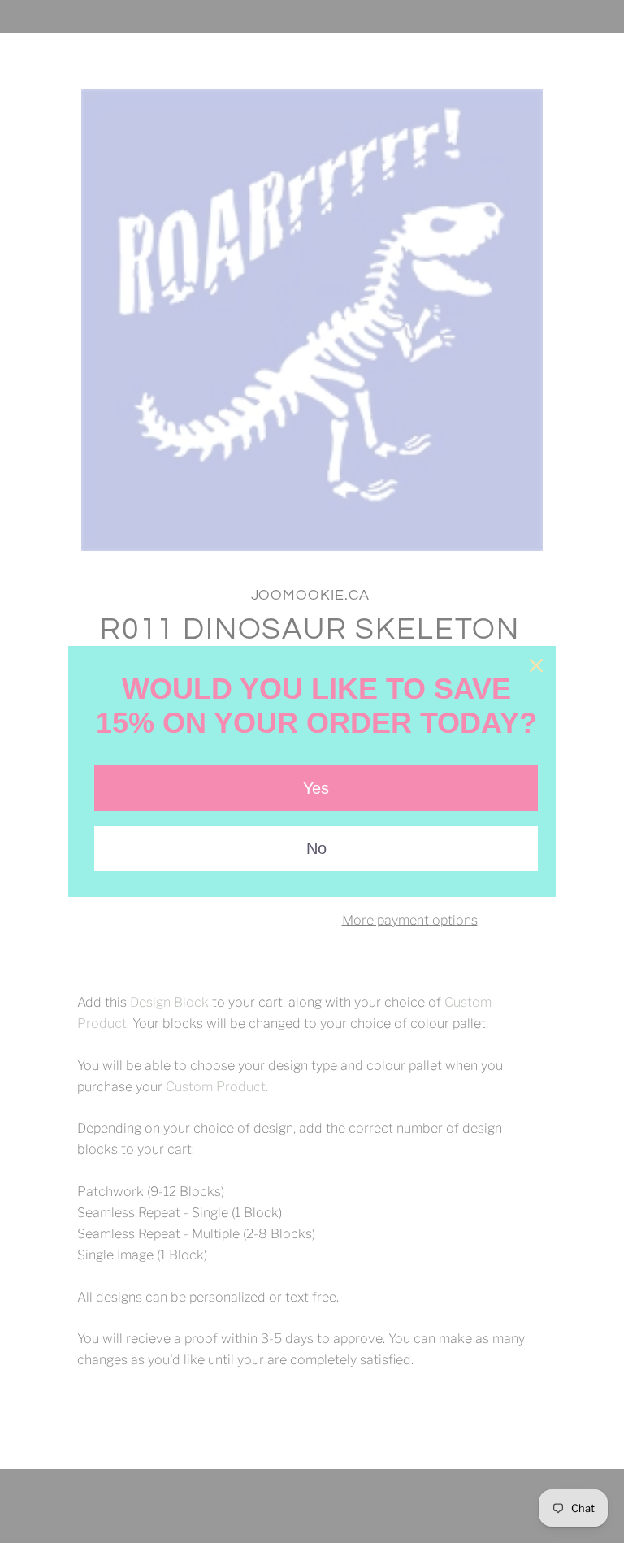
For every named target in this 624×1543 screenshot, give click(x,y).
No (316, 848)
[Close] (536, 665)
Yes (316, 788)
